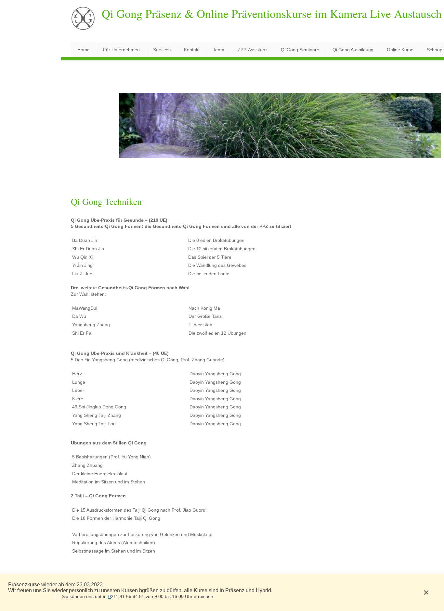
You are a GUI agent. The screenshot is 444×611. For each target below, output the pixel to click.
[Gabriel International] (83, 20)
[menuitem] (83, 49)
